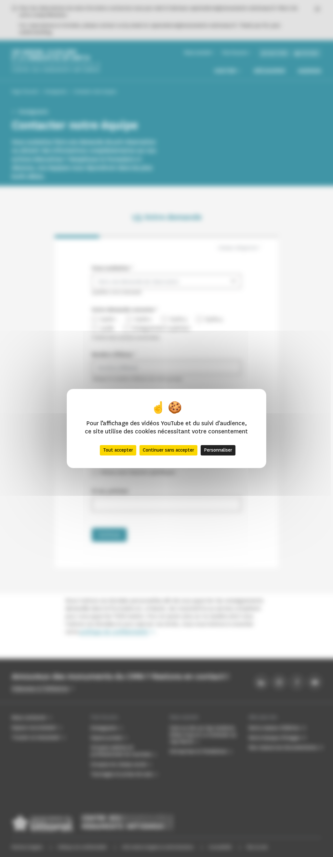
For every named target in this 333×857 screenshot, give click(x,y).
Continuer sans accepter (168, 450)
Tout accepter (118, 450)
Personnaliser (218, 450)
